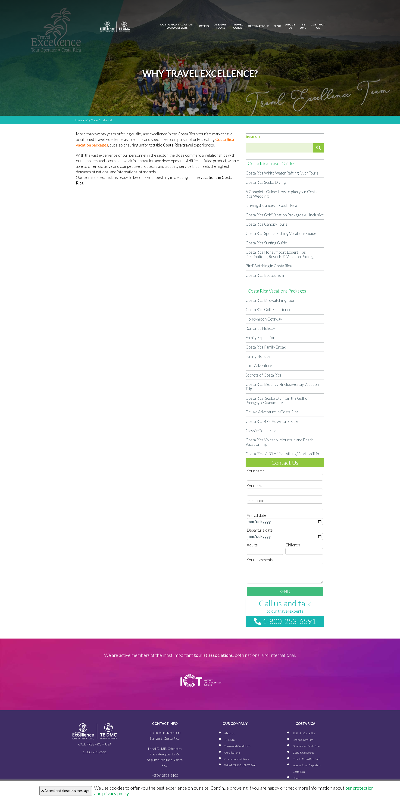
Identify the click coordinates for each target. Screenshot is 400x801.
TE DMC (303, 26)
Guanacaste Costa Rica (306, 746)
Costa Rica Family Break (266, 347)
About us (290, 26)
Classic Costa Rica (261, 430)
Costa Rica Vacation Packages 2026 (176, 26)
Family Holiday (258, 356)
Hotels (203, 26)
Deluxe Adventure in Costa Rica (272, 411)
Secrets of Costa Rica (263, 375)
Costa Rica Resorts (303, 752)
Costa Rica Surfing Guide (266, 242)
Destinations (258, 26)
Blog (277, 26)
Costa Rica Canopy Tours (266, 224)
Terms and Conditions (237, 746)
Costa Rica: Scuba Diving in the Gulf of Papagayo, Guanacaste (277, 400)
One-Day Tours (220, 26)
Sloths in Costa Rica (304, 733)
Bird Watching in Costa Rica (269, 265)
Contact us (318, 26)
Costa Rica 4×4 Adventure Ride (272, 421)
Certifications (232, 752)
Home (78, 120)
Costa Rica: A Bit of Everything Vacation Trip (282, 453)
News (296, 778)
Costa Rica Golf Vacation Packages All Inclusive (285, 214)
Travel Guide (237, 26)
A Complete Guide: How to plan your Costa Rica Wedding (281, 194)
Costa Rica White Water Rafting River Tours (282, 173)
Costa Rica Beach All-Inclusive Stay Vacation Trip (282, 386)
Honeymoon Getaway (264, 319)
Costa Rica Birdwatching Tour (270, 300)
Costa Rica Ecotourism (265, 275)
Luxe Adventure (259, 365)
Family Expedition (260, 337)
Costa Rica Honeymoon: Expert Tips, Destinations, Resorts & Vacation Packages (281, 254)
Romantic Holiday (260, 328)
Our (236, 759)
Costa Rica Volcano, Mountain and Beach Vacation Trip (279, 442)
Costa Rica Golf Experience (268, 309)
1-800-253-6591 (288, 621)
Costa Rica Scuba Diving (266, 182)
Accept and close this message (67, 791)
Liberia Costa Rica (303, 740)
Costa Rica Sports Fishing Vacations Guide (281, 233)
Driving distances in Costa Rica (271, 205)
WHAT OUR (239, 765)
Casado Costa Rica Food (306, 759)
